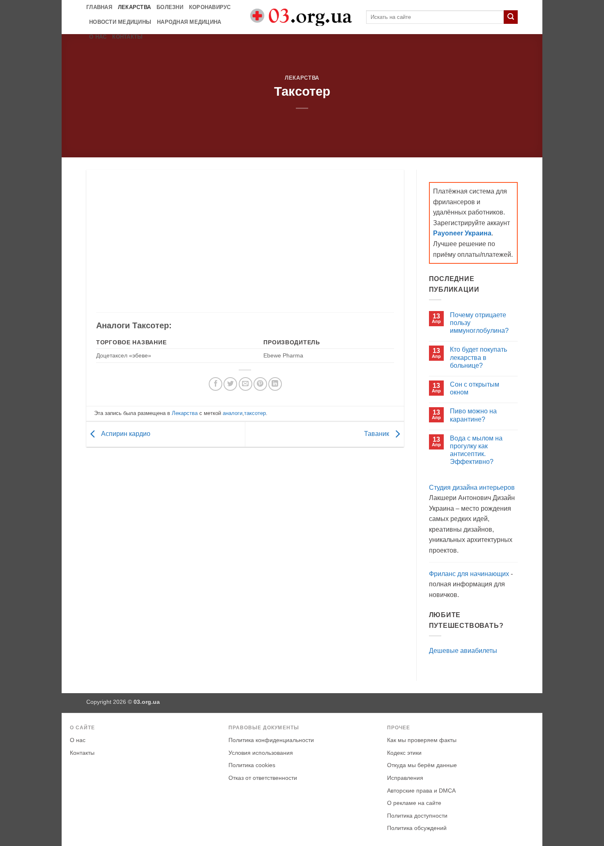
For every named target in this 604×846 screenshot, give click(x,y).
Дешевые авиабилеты (463, 650)
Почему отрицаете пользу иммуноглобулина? (479, 322)
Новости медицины (120, 22)
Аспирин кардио (124, 433)
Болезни (170, 7)
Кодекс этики (404, 753)
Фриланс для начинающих (469, 573)
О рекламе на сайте (414, 803)
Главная (99, 7)
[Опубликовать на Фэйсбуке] (215, 384)
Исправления (405, 778)
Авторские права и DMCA (421, 791)
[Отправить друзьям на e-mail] (245, 384)
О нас (97, 37)
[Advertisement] (245, 245)
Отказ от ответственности (262, 778)
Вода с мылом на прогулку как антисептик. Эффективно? (476, 450)
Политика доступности (417, 816)
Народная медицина (189, 22)
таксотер (255, 413)
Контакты (127, 37)
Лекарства (134, 7)
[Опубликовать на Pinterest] (260, 384)
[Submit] (511, 17)
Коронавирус (210, 7)
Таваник (377, 433)
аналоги (232, 413)
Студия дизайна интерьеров (472, 487)
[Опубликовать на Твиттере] (230, 384)
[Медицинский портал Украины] (302, 17)
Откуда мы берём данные (422, 765)
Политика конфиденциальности (271, 740)
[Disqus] (245, 562)
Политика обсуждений (417, 828)
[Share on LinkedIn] (275, 384)
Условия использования (260, 753)
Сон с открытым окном (474, 388)
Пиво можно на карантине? (473, 415)
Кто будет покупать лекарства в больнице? (478, 357)
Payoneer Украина (462, 233)
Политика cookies (251, 765)
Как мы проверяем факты (421, 740)
